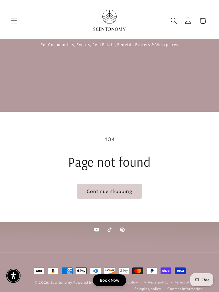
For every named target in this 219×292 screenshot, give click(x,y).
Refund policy (126, 282)
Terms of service (189, 282)
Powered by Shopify (90, 282)
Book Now (109, 280)
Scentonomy (61, 282)
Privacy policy (156, 282)
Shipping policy (147, 289)
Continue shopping (109, 191)
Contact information (184, 289)
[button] (14, 21)
